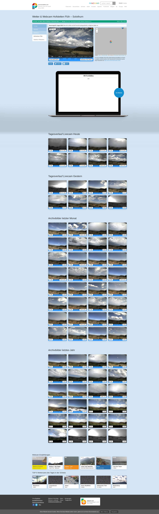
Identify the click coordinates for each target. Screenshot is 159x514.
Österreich (68, 6)
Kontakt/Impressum (37, 500)
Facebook (33, 505)
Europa (121, 6)
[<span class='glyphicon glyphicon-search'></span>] (114, 3)
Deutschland (76, 6)
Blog (40, 504)
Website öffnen (85, 92)
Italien (88, 6)
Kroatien (93, 6)
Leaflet (99, 55)
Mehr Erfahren (104, 511)
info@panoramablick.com (55, 501)
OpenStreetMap (104, 55)
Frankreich (106, 6)
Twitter (36, 505)
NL (116, 6)
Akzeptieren (114, 511)
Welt (125, 6)
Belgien (112, 6)
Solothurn (36, 32)
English (125, 3)
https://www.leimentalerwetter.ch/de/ (112, 60)
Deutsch (121, 3)
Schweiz (83, 6)
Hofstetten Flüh (38, 36)
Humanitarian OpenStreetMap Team (120, 55)
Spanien (99, 6)
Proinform (37, 498)
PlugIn (50, 63)
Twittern (59, 63)
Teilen (67, 63)
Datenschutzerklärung (38, 502)
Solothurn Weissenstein (40, 39)
